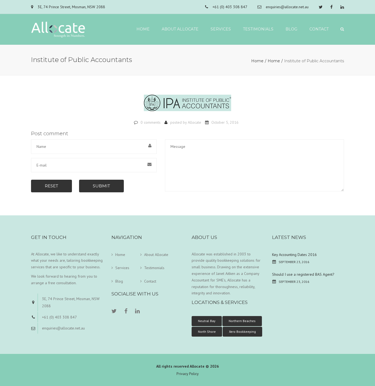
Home (143, 29)
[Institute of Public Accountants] (187, 105)
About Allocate (180, 29)
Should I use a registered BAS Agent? (303, 274)
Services (221, 29)
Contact (319, 29)
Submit (101, 185)
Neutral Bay (207, 321)
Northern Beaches (242, 321)
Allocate (194, 122)
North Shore (207, 331)
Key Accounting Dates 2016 (294, 254)
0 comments (151, 122)
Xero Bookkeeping (242, 331)
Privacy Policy (188, 373)
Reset (51, 185)
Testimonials (258, 29)
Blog (291, 29)
